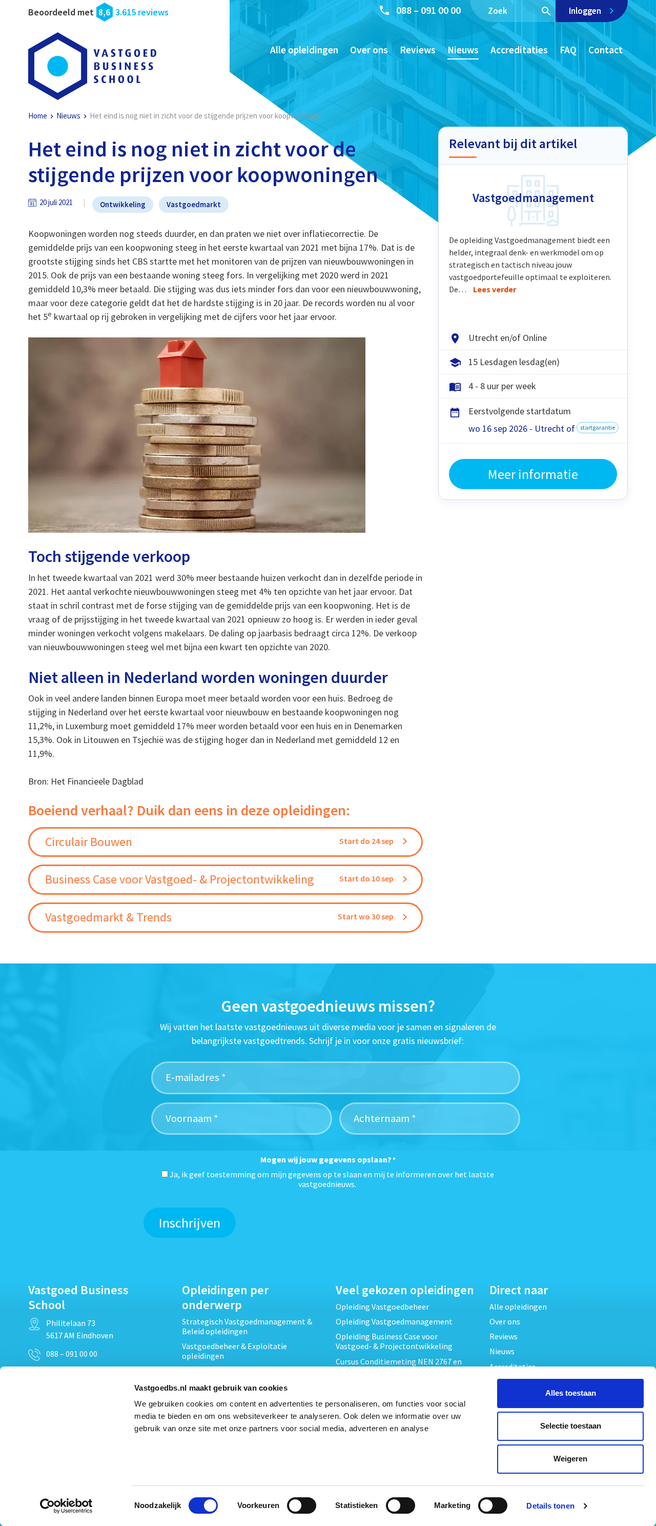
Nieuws (463, 50)
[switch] (301, 1505)
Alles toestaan (570, 1393)
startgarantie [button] (597, 427)
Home (37, 116)
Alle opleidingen (304, 50)
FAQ (568, 50)
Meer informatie (533, 474)
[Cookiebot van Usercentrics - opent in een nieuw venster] (66, 1506)
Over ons (369, 50)
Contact (605, 50)
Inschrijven (189, 1222)
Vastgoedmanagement (533, 198)
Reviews (418, 50)
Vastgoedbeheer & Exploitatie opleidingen (234, 1351)
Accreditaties (519, 50)
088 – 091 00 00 (428, 10)
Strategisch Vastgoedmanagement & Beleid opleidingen (247, 1326)
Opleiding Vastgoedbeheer (382, 1306)
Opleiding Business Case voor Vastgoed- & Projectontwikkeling (394, 1341)
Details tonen (550, 1505)
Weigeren (570, 1458)
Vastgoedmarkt (194, 204)
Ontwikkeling (123, 204)
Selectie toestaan (570, 1425)
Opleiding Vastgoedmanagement (394, 1321)
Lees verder (494, 289)
